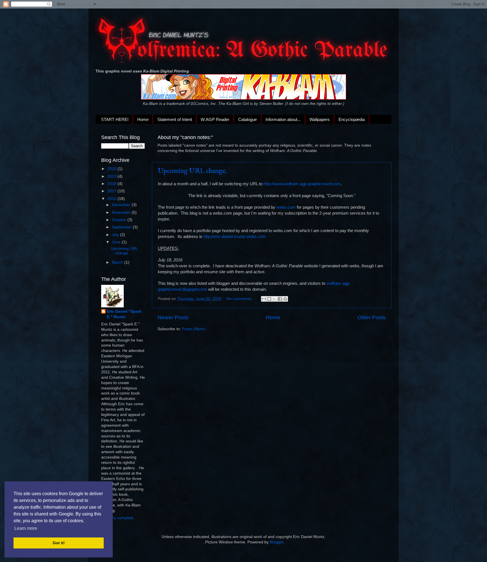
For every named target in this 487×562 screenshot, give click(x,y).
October (119, 220)
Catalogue (247, 119)
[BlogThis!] (269, 299)
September (122, 227)
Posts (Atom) (193, 329)
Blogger (276, 542)
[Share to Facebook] (280, 299)
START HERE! (115, 119)
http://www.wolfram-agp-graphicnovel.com (302, 184)
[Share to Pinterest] (285, 299)
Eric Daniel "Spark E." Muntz (124, 314)
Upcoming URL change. (192, 171)
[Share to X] (274, 299)
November (122, 212)
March (118, 262)
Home (143, 119)
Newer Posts (173, 317)
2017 (112, 191)
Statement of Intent (174, 119)
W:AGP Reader (215, 119)
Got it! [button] (59, 543)
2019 (112, 176)
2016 (112, 199)
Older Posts (371, 317)
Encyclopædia (351, 119)
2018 (112, 184)
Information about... (283, 119)
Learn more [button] (25, 528)
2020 (112, 169)
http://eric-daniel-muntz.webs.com (234, 236)
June (117, 242)
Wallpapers (319, 119)
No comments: (240, 299)
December (122, 205)
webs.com (286, 207)
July (116, 235)
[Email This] (264, 299)
